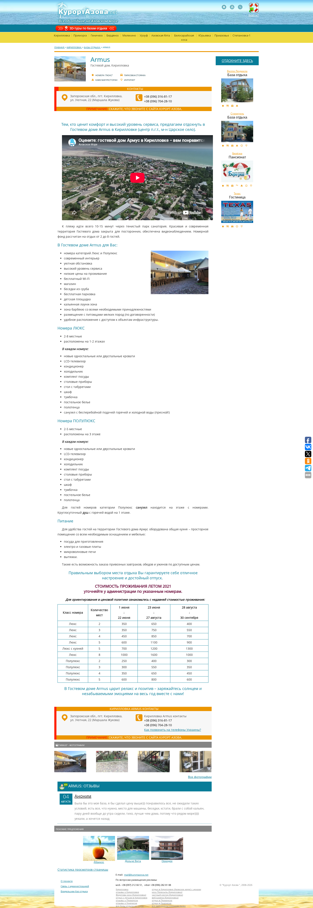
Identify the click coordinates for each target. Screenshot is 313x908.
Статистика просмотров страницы (82, 870)
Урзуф (144, 35)
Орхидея (167, 861)
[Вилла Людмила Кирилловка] (237, 90)
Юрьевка (204, 35)
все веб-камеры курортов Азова (169, 906)
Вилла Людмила (237, 71)
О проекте (67, 881)
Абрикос (99, 862)
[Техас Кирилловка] (237, 212)
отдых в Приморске (162, 900)
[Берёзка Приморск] (237, 171)
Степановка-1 (241, 35)
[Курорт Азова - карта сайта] (232, 7)
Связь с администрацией (75, 886)
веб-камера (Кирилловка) (165, 897)
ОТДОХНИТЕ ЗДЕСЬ (237, 60)
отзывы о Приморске (127, 900)
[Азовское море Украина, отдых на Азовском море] (224, 7)
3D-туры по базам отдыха (88, 28)
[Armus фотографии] (70, 761)
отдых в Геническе (161, 903)
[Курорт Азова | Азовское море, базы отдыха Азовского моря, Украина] (86, 12)
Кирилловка (62, 35)
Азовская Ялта (160, 35)
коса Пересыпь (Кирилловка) (167, 892)
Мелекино (129, 35)
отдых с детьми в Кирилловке (131, 897)
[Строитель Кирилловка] (237, 131)
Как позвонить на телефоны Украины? (172, 730)
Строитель (237, 113)
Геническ (97, 35)
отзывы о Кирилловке (127, 892)
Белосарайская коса (184, 37)
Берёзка (237, 153)
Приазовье (221, 35)
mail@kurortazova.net (136, 874)
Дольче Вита (133, 861)
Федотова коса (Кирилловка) (131, 895)
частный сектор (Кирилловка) (167, 895)
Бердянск (112, 35)
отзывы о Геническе (126, 903)
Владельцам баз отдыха (74, 891)
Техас (237, 193)
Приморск (80, 35)
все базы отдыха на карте (130, 906)
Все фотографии (200, 777)
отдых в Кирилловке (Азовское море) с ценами (176, 889)
